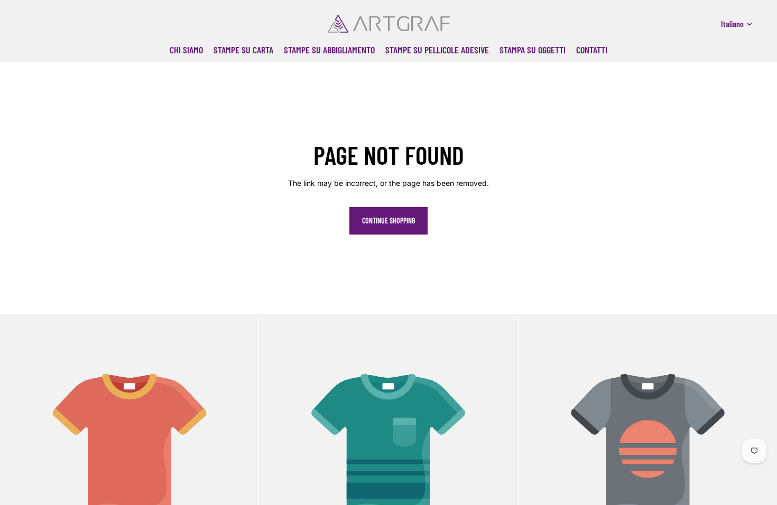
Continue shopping (388, 220)
